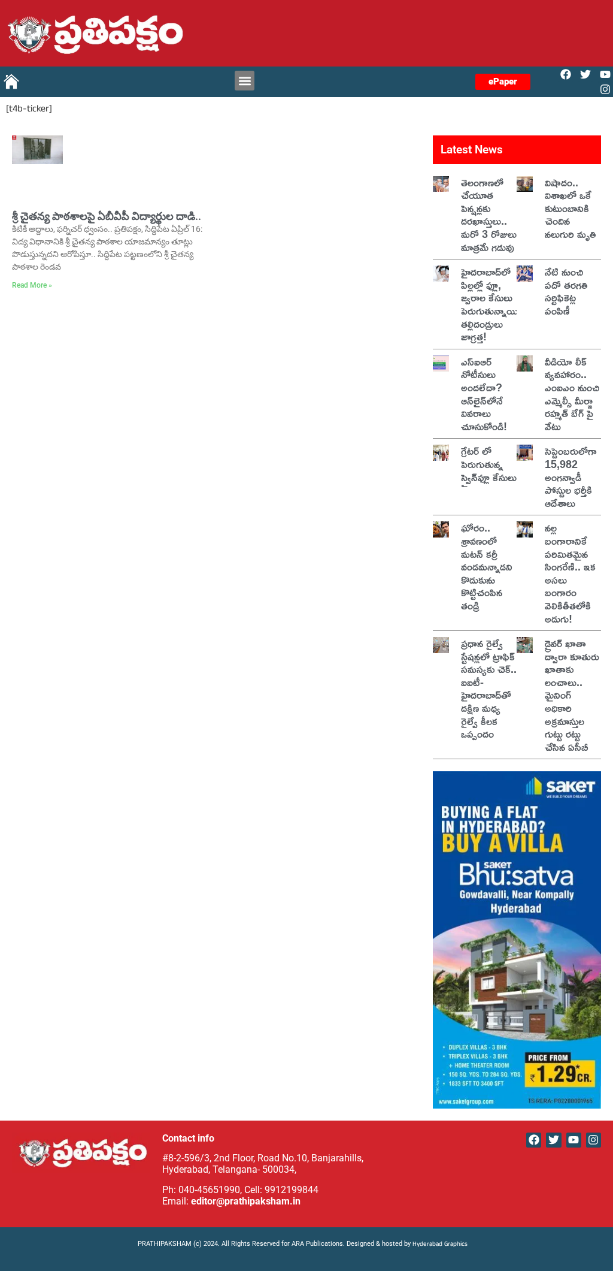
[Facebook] (565, 74)
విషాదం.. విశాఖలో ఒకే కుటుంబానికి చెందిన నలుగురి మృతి (570, 208)
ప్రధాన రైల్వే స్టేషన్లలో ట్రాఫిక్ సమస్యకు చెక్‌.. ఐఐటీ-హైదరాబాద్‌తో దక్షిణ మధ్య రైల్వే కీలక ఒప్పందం (489, 688)
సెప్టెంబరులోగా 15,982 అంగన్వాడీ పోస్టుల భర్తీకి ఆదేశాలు (571, 476)
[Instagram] (605, 89)
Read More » (32, 285)
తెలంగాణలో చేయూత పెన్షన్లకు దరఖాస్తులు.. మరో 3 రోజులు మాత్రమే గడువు (489, 214)
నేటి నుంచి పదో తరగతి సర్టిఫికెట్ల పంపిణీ (566, 291)
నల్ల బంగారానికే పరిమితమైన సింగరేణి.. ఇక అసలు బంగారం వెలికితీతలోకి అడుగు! (570, 572)
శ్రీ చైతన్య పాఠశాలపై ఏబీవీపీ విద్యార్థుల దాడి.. (106, 216)
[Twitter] (585, 74)
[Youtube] (605, 74)
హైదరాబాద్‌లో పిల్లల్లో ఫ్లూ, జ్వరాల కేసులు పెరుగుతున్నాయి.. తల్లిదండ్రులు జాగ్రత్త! (492, 303)
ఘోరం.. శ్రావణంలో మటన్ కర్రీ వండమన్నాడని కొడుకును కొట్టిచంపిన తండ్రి (486, 566)
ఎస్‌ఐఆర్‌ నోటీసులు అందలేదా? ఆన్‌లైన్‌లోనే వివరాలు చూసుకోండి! (484, 393)
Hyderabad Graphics (440, 1245)
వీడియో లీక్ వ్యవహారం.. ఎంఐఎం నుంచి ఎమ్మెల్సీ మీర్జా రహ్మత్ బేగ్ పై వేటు (572, 393)
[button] (244, 80)
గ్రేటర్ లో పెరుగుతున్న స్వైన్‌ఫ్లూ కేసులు (489, 463)
